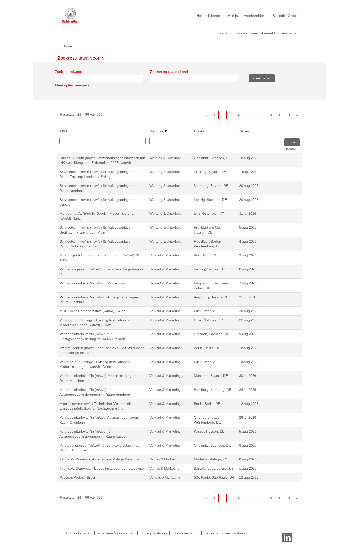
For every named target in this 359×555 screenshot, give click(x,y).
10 (288, 115)
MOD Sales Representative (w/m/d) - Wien (92, 311)
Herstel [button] (290, 149)
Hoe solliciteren (208, 16)
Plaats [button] (199, 131)
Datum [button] (244, 131)
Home (67, 46)
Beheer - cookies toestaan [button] (224, 533)
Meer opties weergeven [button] (73, 85)
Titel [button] (63, 131)
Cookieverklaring (186, 533)
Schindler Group (285, 16)
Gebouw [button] (157, 131)
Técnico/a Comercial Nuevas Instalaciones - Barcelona (102, 468)
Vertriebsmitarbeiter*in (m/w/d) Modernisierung (96, 283)
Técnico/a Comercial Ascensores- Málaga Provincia (99, 459)
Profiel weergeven (244, 33)
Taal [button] (221, 33)
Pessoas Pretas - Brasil (77, 477)
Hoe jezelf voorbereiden (246, 16)
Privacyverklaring (153, 533)
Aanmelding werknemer (279, 33)
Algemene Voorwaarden (116, 533)
